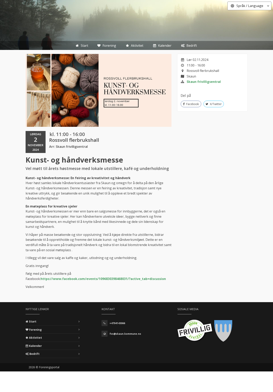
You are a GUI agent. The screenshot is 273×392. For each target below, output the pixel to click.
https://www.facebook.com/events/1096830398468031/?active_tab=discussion (103, 279)
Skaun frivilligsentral (204, 81)
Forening (35, 329)
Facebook (192, 104)
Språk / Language (249, 6)
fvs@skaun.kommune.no (125, 333)
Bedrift (34, 354)
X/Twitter (215, 104)
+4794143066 (117, 323)
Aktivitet (35, 337)
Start (32, 321)
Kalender (35, 346)
